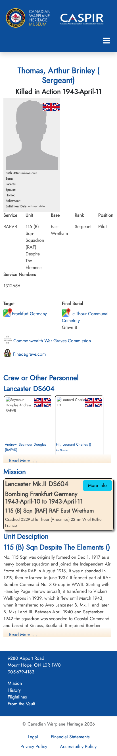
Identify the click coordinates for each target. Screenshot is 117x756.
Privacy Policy (33, 746)
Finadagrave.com (29, 354)
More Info (97, 485)
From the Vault (21, 703)
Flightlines (17, 697)
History (14, 690)
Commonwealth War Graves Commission (51, 340)
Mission (15, 683)
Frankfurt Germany (29, 313)
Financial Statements (70, 737)
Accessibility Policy (78, 746)
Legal (33, 737)
